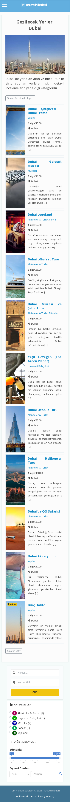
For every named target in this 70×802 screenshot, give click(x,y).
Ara (35, 692)
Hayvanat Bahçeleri (38, 366)
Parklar (53, 219)
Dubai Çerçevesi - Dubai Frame (45, 111)
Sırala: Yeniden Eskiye (19, 98)
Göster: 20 (13, 651)
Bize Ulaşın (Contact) (42, 796)
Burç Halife (36, 605)
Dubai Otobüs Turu (42, 410)
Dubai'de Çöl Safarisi (44, 511)
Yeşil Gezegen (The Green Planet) (45, 359)
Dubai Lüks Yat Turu (43, 259)
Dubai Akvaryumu (42, 556)
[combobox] (35, 672)
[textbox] (20, 774)
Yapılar (31, 118)
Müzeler (32, 171)
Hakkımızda (22, 796)
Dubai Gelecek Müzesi (45, 163)
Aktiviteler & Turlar (38, 219)
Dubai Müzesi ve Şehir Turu (45, 306)
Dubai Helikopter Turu (45, 460)
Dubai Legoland (40, 214)
